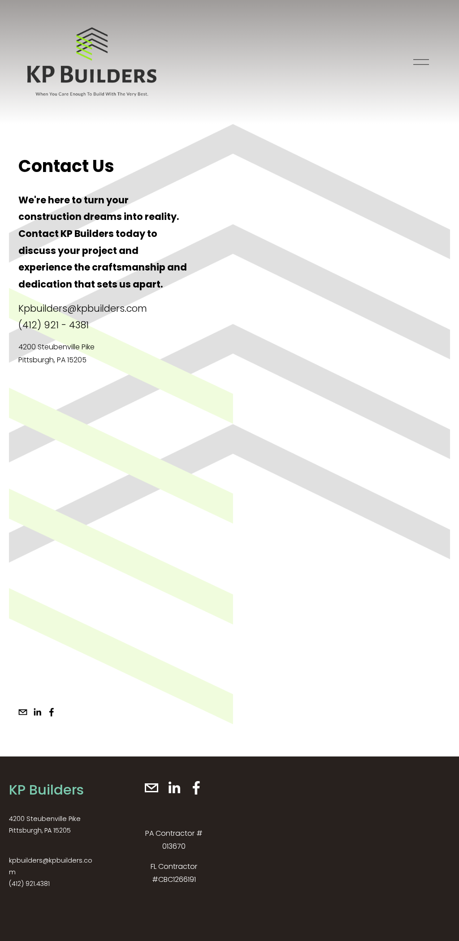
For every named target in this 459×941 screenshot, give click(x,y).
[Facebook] (51, 712)
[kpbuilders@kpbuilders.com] (22, 712)
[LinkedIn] (37, 712)
